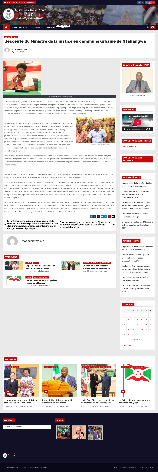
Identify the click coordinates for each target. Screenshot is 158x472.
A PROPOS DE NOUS (19, 27)
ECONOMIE (36, 27)
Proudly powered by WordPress (14, 467)
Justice (15, 37)
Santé (36, 263)
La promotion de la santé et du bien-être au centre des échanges (40, 268)
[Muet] (147, 129)
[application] (137, 122)
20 (124, 329)
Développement (106, 263)
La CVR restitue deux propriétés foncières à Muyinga (41, 281)
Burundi (7, 37)
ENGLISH (64, 27)
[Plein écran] (150, 129)
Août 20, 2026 (30, 271)
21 (128, 329)
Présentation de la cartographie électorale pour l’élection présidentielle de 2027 (135, 194)
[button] (148, 27)
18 (146, 324)
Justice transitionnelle (41, 277)
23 (137, 329)
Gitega (47, 367)
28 (128, 334)
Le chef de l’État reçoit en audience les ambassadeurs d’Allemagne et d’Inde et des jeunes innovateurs (137, 205)
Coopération (95, 263)
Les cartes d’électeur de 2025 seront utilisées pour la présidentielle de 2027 (137, 225)
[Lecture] (125, 129)
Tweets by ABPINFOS (130, 146)
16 (137, 324)
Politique (54, 367)
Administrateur (21, 49)
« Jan (124, 346)
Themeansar (43, 467)
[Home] (6, 27)
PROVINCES (53, 26)
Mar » (129, 346)
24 (142, 329)
